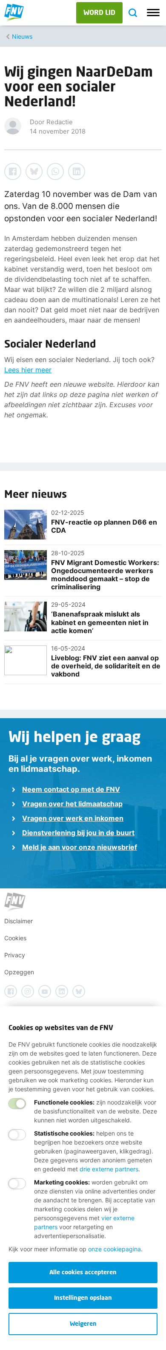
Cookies (15, 938)
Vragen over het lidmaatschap (72, 803)
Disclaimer (18, 921)
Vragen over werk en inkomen (72, 818)
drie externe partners (109, 1169)
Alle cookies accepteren (83, 1272)
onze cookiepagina (114, 1249)
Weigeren (83, 1323)
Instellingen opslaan (83, 1297)
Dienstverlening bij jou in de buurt (78, 832)
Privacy (14, 955)
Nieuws (22, 36)
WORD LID (99, 12)
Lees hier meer (28, 369)
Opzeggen (19, 972)
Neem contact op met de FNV (71, 789)
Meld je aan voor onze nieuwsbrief (79, 847)
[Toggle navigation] (153, 13)
